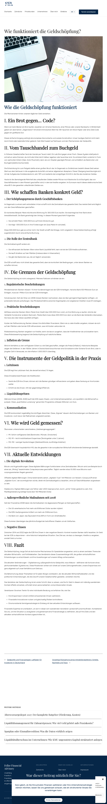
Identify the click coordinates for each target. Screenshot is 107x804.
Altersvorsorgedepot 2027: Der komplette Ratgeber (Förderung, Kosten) (42, 714)
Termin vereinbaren (88, 12)
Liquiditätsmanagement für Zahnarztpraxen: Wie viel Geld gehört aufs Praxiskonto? (49, 723)
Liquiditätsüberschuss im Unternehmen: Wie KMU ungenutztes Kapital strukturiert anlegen (53, 739)
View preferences (96, 795)
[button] (103, 779)
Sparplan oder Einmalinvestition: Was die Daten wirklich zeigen (38, 731)
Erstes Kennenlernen (53, 800)
